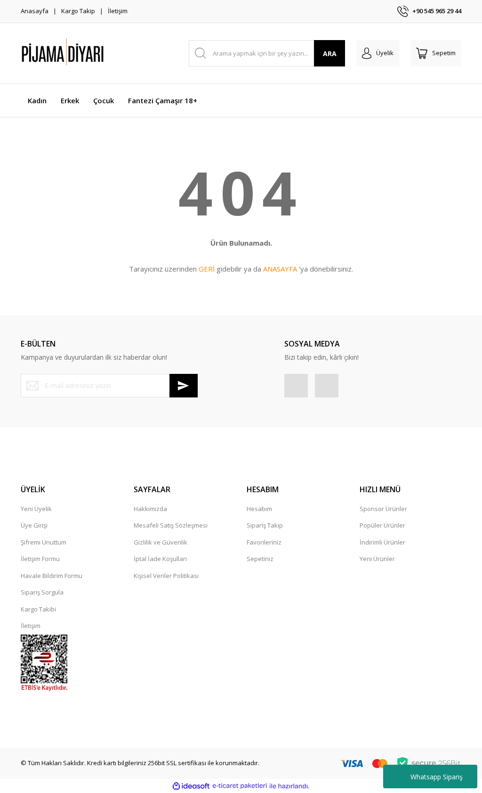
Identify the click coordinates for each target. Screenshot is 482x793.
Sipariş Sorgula (42, 592)
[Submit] (183, 385)
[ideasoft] (191, 786)
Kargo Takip (78, 11)
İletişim (118, 11)
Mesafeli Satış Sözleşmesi (171, 525)
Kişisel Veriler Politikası (166, 575)
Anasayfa (34, 11)
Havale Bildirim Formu (51, 575)
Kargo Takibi (38, 609)
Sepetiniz (260, 558)
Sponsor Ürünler (383, 508)
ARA (330, 53)
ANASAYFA (280, 268)
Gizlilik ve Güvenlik (160, 542)
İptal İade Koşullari (160, 558)
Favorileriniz (264, 542)
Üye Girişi (34, 525)
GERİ (207, 268)
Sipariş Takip (265, 525)
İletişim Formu (40, 558)
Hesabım (259, 508)
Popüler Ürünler (382, 525)
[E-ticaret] (239, 786)
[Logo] (87, 53)
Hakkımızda (150, 508)
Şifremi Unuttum (43, 542)
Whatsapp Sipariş (436, 776)
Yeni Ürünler (377, 558)
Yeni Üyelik (36, 508)
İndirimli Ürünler (382, 542)
